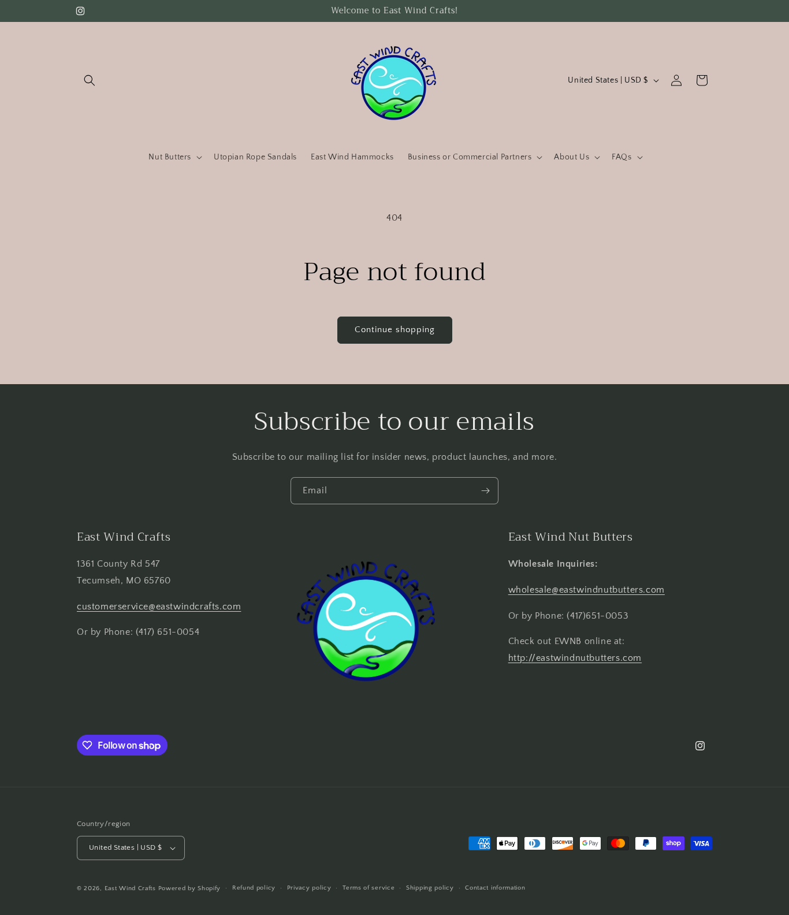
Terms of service (368, 887)
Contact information (495, 887)
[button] (89, 80)
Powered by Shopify (189, 888)
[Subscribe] (485, 490)
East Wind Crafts (130, 888)
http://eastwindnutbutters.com (575, 658)
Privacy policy (309, 887)
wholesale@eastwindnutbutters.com (586, 590)
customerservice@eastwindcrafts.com (159, 606)
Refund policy (254, 887)
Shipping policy (430, 887)
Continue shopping (395, 329)
